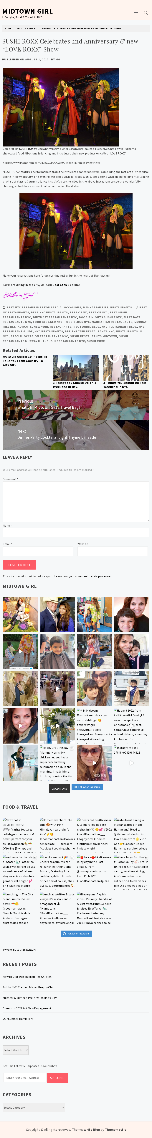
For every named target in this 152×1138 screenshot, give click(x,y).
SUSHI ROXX (27, 149)
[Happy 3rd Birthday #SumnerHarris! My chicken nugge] (57, 763)
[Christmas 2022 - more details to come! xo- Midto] (20, 726)
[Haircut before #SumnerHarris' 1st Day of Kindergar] (57, 651)
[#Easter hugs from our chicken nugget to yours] (131, 651)
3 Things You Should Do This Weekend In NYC (74, 385)
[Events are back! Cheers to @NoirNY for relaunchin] (57, 872)
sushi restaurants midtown (93, 336)
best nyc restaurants (49, 312)
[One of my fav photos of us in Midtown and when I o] (57, 614)
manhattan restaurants (112, 322)
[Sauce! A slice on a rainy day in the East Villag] (94, 872)
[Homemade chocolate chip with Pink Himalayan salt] (57, 835)
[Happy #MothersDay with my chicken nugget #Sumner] (131, 614)
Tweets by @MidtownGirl (19, 950)
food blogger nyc (48, 322)
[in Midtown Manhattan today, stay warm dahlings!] (94, 726)
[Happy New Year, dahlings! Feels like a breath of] (20, 688)
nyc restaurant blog (119, 326)
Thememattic (115, 1129)
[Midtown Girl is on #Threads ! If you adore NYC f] (94, 651)
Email (7, 544)
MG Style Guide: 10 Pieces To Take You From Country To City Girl (25, 360)
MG (58, 59)
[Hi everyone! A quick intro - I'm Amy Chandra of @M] (94, 909)
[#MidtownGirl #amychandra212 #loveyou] (57, 726)
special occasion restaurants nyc (39, 336)
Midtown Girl (27, 11)
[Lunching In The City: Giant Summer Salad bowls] (20, 909)
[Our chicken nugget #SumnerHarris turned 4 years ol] (131, 688)
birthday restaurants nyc (55, 317)
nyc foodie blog (86, 326)
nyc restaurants (49, 331)
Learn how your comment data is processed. (83, 576)
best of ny (78, 312)
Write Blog (92, 1129)
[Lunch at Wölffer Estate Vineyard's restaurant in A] (57, 909)
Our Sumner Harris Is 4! (18, 1019)
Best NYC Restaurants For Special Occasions (43, 307)
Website (82, 544)
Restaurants (121, 307)
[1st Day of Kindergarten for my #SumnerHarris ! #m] (20, 651)
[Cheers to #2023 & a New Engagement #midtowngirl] (57, 688)
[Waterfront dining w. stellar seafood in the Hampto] (131, 835)
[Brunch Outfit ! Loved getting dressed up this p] (20, 763)
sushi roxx (96, 341)
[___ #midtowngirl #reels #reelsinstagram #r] (94, 763)
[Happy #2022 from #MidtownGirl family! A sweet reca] (131, 726)
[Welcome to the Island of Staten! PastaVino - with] (20, 872)
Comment (10, 479)
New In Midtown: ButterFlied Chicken (27, 977)
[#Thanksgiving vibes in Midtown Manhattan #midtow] (20, 614)
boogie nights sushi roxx (100, 317)
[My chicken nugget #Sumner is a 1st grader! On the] (94, 614)
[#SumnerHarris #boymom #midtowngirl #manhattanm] (94, 688)
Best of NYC (61, 285)
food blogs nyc (77, 322)
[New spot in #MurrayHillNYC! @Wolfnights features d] (20, 835)
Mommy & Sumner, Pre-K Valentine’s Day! (30, 998)
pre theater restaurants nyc (89, 331)
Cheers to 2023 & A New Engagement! (27, 1008)
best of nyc (98, 312)
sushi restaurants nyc (66, 341)
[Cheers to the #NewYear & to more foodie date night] (94, 835)
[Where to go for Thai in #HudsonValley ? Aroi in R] (131, 872)
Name (8, 525)
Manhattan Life (95, 307)
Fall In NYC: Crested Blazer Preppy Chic (28, 987)
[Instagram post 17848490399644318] (131, 763)
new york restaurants (53, 326)
